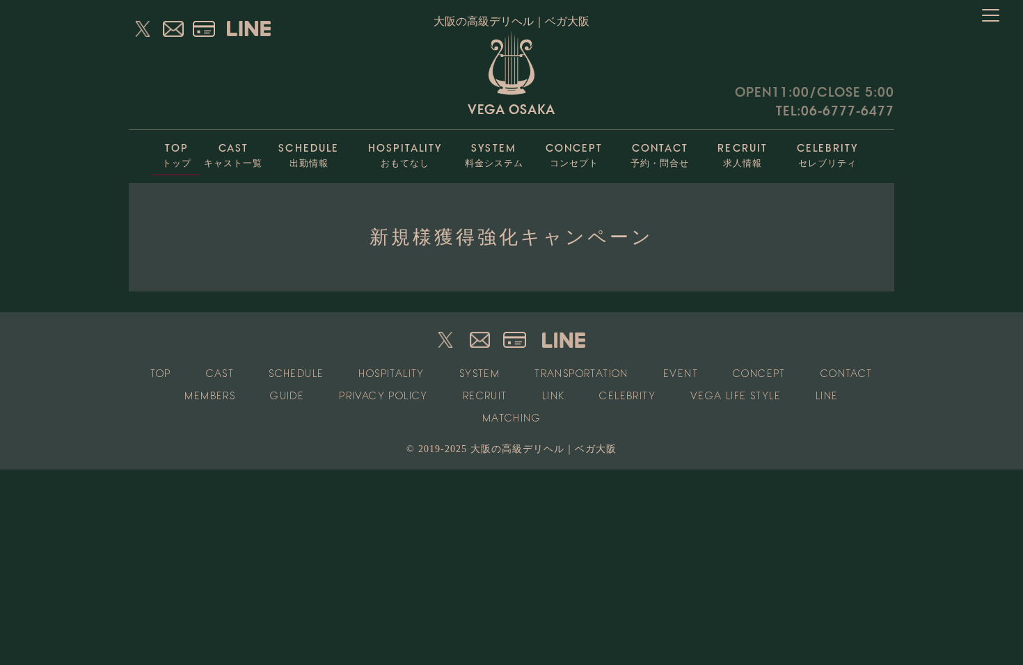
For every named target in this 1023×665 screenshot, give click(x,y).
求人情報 (742, 155)
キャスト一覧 (233, 155)
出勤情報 (308, 155)
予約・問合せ (660, 155)
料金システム (494, 155)
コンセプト (574, 155)
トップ (176, 155)
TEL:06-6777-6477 (835, 111)
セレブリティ (827, 155)
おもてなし (405, 155)
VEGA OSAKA (511, 109)
